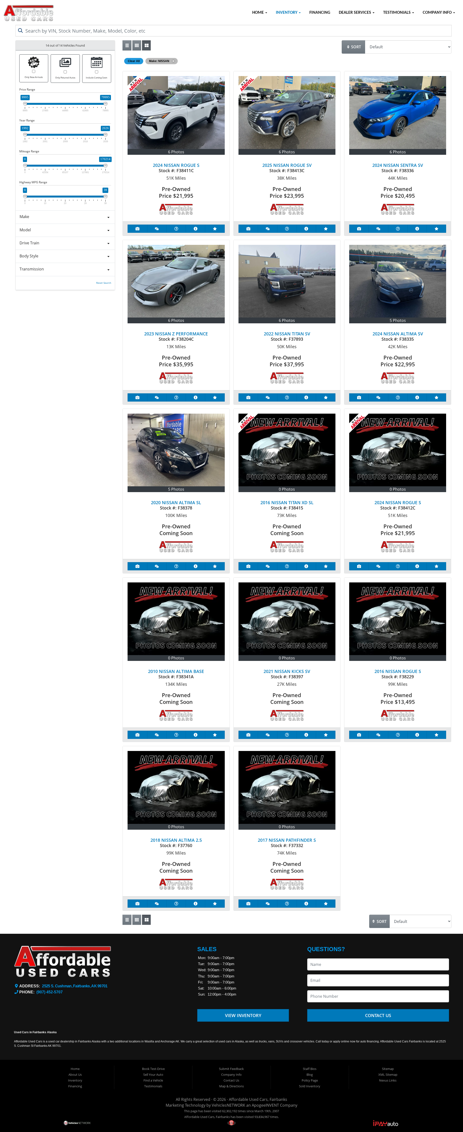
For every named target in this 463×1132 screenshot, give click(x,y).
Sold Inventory (309, 1086)
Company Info (438, 13)
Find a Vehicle (153, 1080)
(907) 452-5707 (49, 992)
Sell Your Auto (153, 1074)
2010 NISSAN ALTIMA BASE (176, 671)
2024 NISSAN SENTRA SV (397, 165)
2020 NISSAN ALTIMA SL (176, 502)
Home (258, 13)
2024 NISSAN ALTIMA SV (398, 334)
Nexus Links (387, 1080)
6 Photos (176, 152)
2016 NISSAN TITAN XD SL (286, 502)
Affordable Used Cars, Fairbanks (258, 1099)
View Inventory (243, 1015)
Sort (355, 47)
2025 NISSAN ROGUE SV (287, 165)
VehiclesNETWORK (228, 1105)
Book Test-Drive (153, 1069)
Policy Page (310, 1080)
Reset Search (103, 282)
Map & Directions (231, 1086)
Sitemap (388, 1069)
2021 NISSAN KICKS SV (287, 671)
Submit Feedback (231, 1069)
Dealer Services (355, 13)
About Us (75, 1074)
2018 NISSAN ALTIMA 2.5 (176, 840)
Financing (319, 13)
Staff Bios (309, 1069)
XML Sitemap (387, 1074)
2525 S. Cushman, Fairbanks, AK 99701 (74, 986)
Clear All (134, 61)
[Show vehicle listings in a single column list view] (127, 45)
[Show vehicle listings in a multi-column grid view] (146, 45)
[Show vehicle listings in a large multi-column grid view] (136, 45)
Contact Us (378, 1015)
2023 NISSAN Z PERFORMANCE (176, 334)
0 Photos (287, 489)
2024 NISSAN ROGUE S (176, 165)
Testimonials (397, 13)
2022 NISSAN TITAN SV (287, 334)
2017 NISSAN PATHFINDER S (287, 840)
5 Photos (398, 320)
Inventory (287, 13)
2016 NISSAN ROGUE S (397, 671)
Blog (309, 1074)
